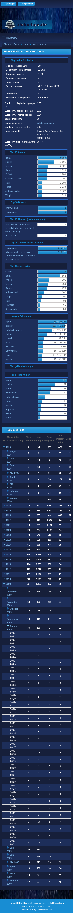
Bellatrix (9, 170)
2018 (8, 540)
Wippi (8, 195)
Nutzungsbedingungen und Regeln (37, 903)
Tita (8, 342)
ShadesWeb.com (45, 910)
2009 (8, 584)
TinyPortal (12, 903)
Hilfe (20, 903)
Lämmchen (11, 351)
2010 (8, 579)
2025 (8, 505)
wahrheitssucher (13, 178)
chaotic (9, 187)
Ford (8, 355)
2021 (8, 525)
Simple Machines (44, 906)
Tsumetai (9, 305)
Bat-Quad (10, 346)
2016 (8, 549)
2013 (8, 564)
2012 (8, 569)
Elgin (8, 413)
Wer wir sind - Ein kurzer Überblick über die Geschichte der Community (20, 228)
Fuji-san (10, 409)
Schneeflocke (12, 397)
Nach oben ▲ (59, 903)
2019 (8, 535)
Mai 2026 (14, 473)
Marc (7, 183)
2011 (8, 574)
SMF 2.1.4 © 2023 (29, 906)
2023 (8, 515)
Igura (7, 158)
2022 (8, 520)
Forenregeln (11, 212)
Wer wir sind (12, 208)
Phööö (8, 174)
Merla (8, 417)
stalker (8, 162)
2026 (8, 447)
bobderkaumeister (45, 123)
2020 (8, 530)
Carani (8, 166)
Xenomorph (11, 309)
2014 (8, 559)
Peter (8, 401)
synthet (9, 359)
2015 (8, 554)
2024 (8, 510)
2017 (8, 545)
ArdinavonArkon (13, 191)
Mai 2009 (14, 862)
